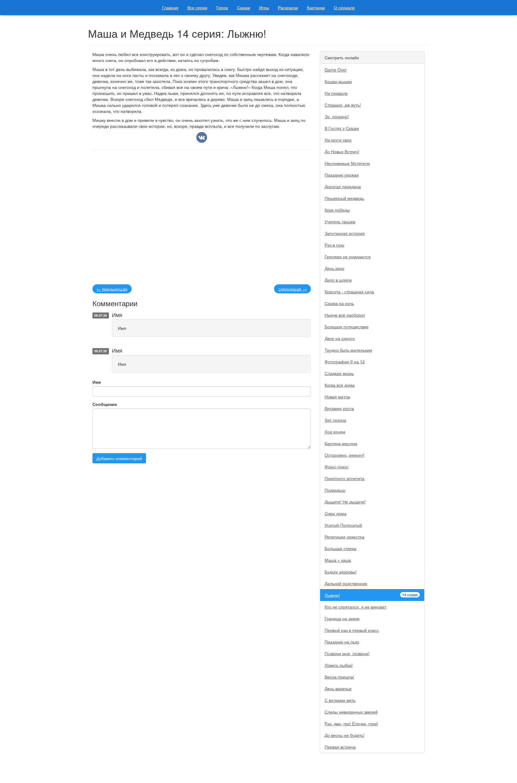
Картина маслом (341, 443)
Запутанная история (345, 233)
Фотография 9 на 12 (345, 362)
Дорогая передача (343, 186)
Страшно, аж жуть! (343, 105)
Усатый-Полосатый (343, 525)
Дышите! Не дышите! (345, 502)
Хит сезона (335, 420)
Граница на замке (342, 618)
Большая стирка (340, 548)
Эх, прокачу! (337, 116)
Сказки (243, 7)
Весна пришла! (339, 677)
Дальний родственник (346, 583)
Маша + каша (338, 560)
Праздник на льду (342, 642)
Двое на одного (340, 338)
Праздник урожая (342, 175)
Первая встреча (340, 747)
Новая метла (337, 397)
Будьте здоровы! (341, 572)
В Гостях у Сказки (342, 128)
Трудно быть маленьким (348, 350)
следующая (292, 289)
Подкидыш (335, 490)
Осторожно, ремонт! (344, 455)
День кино (334, 268)
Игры (264, 7)
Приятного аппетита (344, 478)
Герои (222, 7)
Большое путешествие (347, 327)
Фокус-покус (337, 467)
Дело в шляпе (338, 280)
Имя (96, 382)
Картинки (316, 7)
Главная (170, 7)
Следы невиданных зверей (351, 712)
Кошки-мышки (338, 81)
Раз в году (334, 245)
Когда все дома (340, 385)
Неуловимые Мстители (347, 163)
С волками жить (340, 700)
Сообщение (104, 404)
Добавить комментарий (119, 458)
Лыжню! (371, 595)
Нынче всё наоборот (345, 315)
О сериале (344, 7)
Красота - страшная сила (349, 292)
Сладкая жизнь (339, 373)
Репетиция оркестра (344, 537)
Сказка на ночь (339, 303)
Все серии (197, 7)
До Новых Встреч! (342, 151)
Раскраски (288, 7)
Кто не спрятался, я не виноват (355, 607)
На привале (336, 93)
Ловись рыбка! (339, 665)
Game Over (336, 70)
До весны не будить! (344, 735)
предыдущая (112, 289)
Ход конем (335, 432)
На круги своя (338, 140)
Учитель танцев (340, 221)
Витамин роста (339, 408)
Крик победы (337, 210)
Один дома (335, 513)
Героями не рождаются (348, 257)
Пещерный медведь (344, 198)
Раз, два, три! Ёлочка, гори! (351, 723)
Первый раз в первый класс (352, 630)
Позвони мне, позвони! (347, 653)
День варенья (338, 688)
